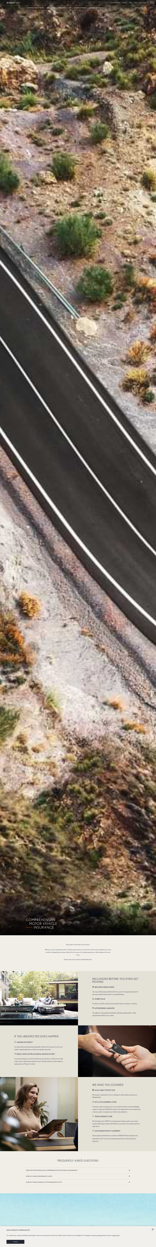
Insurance (62, 7)
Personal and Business (36, 7)
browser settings (97, 1235)
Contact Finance (80, 7)
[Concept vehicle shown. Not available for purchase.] (135, 930)
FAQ (70, 7)
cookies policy (115, 1235)
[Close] (152, 1229)
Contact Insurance (96, 7)
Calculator (51, 7)
